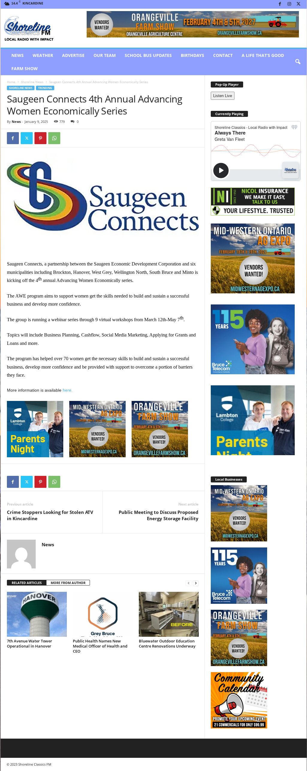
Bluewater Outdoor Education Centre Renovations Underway (167, 643)
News (17, 55)
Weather (43, 55)
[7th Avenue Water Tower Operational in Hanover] (37, 614)
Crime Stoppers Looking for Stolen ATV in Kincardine (50, 515)
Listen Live (222, 95)
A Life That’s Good (263, 55)
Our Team (105, 55)
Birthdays (192, 55)
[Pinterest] (40, 138)
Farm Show (24, 68)
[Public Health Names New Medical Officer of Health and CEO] (103, 614)
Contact (223, 55)
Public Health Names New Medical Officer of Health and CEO (100, 646)
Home (11, 82)
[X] (298, 4)
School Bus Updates (148, 55)
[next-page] (196, 583)
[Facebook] (280, 4)
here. (68, 390)
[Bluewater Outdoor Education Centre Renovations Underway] (169, 614)
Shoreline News (32, 82)
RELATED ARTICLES (27, 582)
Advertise (73, 55)
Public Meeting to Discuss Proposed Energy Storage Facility (158, 515)
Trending (45, 88)
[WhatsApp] (54, 138)
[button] (297, 62)
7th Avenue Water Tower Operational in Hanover (29, 643)
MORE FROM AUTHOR (68, 582)
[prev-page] (189, 583)
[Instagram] (289, 4)
